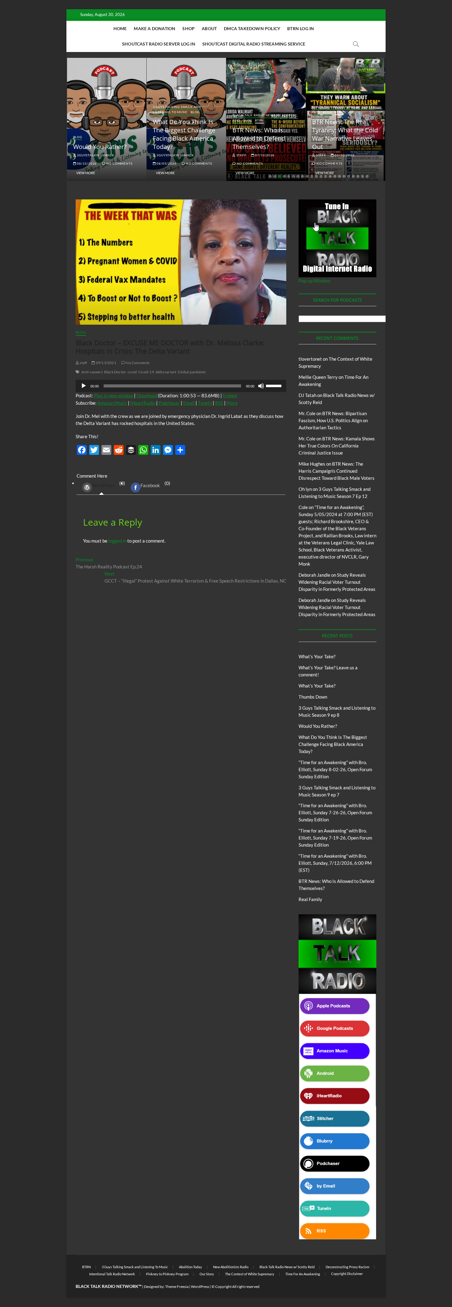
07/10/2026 (344, 155)
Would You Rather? (100, 146)
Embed (230, 395)
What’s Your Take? (317, 656)
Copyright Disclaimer (347, 1274)
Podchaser (169, 403)
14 (330, 176)
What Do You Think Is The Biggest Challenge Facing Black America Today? (184, 134)
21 (362, 176)
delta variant (166, 372)
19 (353, 176)
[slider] (274, 385)
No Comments (118, 163)
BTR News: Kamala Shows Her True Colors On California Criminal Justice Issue (337, 445)
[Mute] (261, 386)
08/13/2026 (86, 163)
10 (311, 176)
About (209, 28)
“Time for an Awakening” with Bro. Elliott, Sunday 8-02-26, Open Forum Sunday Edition (335, 769)
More (232, 403)
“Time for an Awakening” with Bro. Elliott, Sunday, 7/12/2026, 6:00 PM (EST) (335, 863)
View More (85, 173)
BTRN (259, 120)
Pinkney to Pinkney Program (167, 1274)
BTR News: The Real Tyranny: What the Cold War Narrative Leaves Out (345, 134)
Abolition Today (190, 1267)
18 (348, 176)
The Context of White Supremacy (249, 1274)
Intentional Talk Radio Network (112, 1274)
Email (189, 403)
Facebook (150, 485)
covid (132, 372)
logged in (117, 540)
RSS (219, 403)
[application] (181, 386)
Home (120, 28)
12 (321, 176)
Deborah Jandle (314, 575)
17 (344, 176)
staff (241, 155)
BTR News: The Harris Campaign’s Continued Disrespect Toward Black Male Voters (337, 471)
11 (316, 176)
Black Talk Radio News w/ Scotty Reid (287, 1267)
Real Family (310, 899)
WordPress (103, 485)
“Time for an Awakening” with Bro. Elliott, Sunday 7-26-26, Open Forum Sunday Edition (335, 812)
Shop (188, 28)
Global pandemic (192, 372)
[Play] (84, 386)
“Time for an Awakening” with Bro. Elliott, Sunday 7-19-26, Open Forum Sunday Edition (335, 838)
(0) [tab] (108, 484)
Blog (77, 137)
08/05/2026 (166, 163)
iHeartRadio (142, 403)
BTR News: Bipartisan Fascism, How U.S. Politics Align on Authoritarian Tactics (333, 420)
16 (339, 176)
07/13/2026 (264, 155)
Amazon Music (112, 403)
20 (357, 176)
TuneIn (205, 403)
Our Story (207, 1274)
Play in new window (113, 395)
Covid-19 (146, 372)
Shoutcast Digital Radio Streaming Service (253, 43)
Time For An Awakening (302, 1274)
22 (367, 176)
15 (334, 176)
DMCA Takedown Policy (252, 28)
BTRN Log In (300, 28)
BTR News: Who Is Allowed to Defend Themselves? (258, 138)
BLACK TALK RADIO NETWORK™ (108, 1286)
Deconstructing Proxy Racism (347, 1267)
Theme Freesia (176, 1286)
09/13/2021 (105, 362)
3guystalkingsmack (95, 155)
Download (147, 395)
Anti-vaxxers (91, 372)
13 (325, 176)
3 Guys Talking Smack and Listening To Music (177, 109)
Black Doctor (115, 372)
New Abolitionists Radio (230, 1267)
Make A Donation (154, 28)
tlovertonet (310, 359)
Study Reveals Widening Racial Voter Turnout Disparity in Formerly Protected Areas (337, 582)
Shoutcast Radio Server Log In (158, 43)
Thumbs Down (313, 697)
